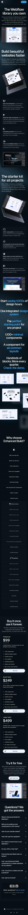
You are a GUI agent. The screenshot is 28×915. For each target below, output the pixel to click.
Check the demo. (14, 368)
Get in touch (20, 890)
